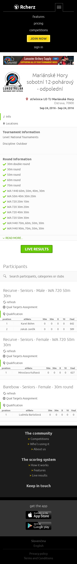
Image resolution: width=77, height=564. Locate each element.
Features (38, 470)
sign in (38, 47)
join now (38, 38)
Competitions (38, 438)
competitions (38, 30)
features (38, 16)
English (39, 545)
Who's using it (38, 444)
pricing (38, 23)
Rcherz (27, 7)
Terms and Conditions (38, 558)
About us (38, 449)
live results (37, 249)
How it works (38, 465)
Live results (38, 475)
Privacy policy (38, 553)
